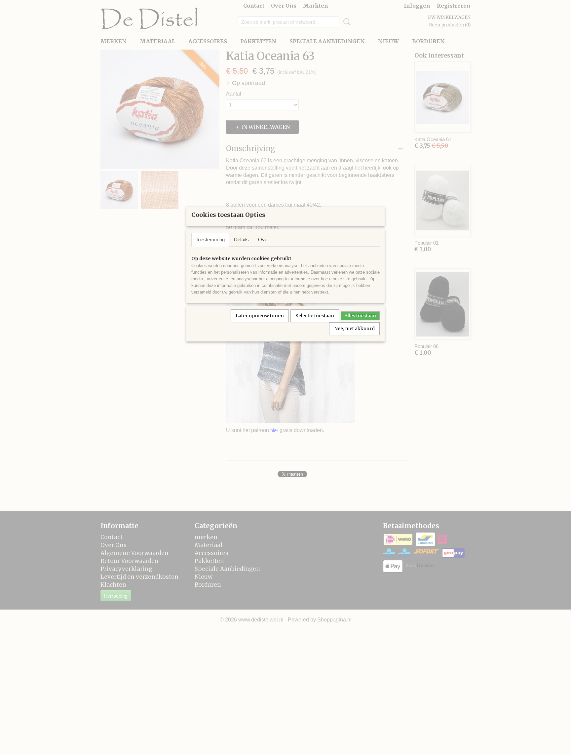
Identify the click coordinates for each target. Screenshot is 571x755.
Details (241, 239)
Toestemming (210, 239)
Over (263, 239)
